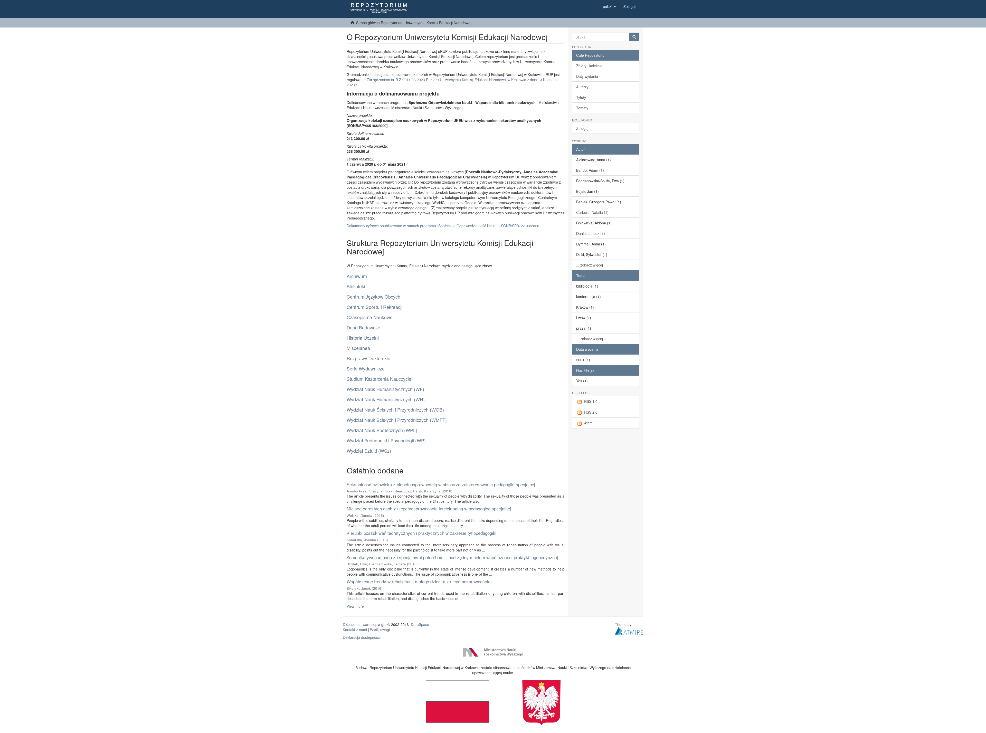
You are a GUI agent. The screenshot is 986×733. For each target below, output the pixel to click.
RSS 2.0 (591, 412)
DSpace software (357, 624)
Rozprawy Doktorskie (368, 358)
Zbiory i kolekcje (589, 65)
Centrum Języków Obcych (373, 296)
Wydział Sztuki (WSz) (369, 450)
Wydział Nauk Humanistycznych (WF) (385, 389)
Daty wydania (587, 76)
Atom (588, 422)
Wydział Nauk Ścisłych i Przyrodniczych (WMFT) (397, 419)
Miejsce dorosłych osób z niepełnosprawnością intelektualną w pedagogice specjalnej (429, 508)
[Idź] (634, 37)
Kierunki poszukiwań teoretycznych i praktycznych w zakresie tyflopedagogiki (421, 533)
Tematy (582, 107)
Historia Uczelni (363, 337)
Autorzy (582, 86)
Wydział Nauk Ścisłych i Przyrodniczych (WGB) (395, 409)
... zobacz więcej (589, 265)
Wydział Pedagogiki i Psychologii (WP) (386, 440)
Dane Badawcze (363, 327)
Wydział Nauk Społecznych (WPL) (382, 430)
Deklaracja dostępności (362, 637)
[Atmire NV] (629, 630)
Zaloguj (582, 128)
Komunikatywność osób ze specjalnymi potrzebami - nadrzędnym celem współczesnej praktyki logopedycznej (452, 557)
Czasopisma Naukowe (370, 317)
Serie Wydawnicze (366, 368)
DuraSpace (420, 624)
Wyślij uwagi (380, 629)
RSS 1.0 (591, 401)
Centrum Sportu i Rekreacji (374, 306)
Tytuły (581, 97)
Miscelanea (358, 348)
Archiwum (357, 276)
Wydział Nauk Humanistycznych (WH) (386, 399)
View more (355, 606)
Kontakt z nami (355, 629)
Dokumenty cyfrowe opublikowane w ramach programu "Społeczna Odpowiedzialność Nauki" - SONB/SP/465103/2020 (443, 225)
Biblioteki (356, 286)
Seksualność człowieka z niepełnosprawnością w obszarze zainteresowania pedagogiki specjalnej (441, 484)
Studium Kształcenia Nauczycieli (380, 378)
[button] (609, 6)
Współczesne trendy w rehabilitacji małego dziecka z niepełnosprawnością (418, 581)
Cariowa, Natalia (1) (592, 212)
